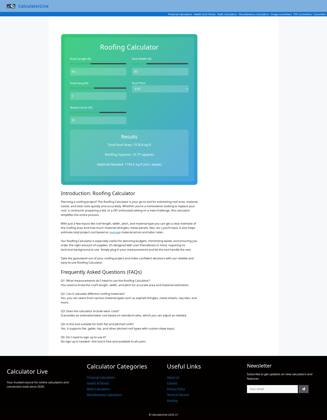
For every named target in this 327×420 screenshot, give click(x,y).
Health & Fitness (98, 383)
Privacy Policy (176, 389)
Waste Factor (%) (81, 107)
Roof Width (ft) (141, 59)
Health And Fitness (205, 14)
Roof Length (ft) (80, 59)
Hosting (172, 400)
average (115, 232)
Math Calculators (227, 14)
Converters (319, 14)
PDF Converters (302, 14)
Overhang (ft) (79, 83)
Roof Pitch (139, 83)
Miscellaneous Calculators (254, 14)
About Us (173, 377)
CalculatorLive (33, 6)
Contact (172, 383)
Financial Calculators (180, 14)
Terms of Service (178, 394)
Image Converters (281, 14)
